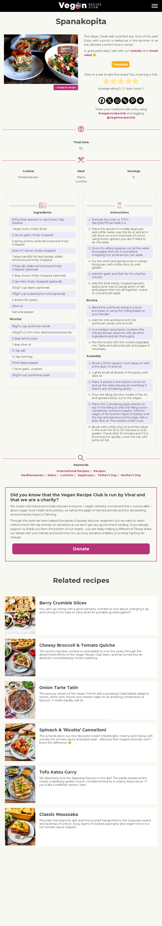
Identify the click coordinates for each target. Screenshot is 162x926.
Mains (52, 475)
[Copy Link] (125, 100)
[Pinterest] (132, 100)
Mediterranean (32, 475)
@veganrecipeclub (121, 117)
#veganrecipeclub (112, 113)
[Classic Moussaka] (21, 844)
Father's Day (107, 475)
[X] (109, 100)
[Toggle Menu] (155, 6)
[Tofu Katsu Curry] (21, 802)
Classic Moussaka (58, 814)
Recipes (99, 471)
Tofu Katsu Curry (58, 772)
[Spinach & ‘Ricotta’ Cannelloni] (21, 760)
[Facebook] (101, 100)
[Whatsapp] (117, 100)
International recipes (73, 471)
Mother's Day (131, 475)
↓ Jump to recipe (66, 87)
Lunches (66, 475)
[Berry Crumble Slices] (21, 633)
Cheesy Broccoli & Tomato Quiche (77, 645)
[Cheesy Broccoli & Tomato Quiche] (21, 675)
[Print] (140, 100)
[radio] (106, 81)
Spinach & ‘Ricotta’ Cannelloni (72, 729)
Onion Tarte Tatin (58, 687)
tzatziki (136, 51)
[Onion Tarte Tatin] (21, 717)
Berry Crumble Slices (63, 602)
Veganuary (86, 475)
